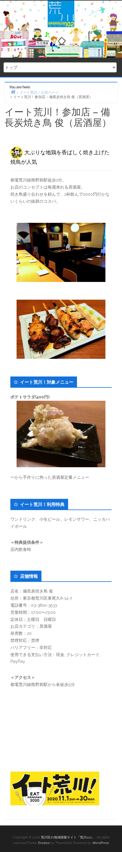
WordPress (100, 843)
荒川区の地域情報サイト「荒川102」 (68, 837)
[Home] (13, 91)
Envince (44, 843)
